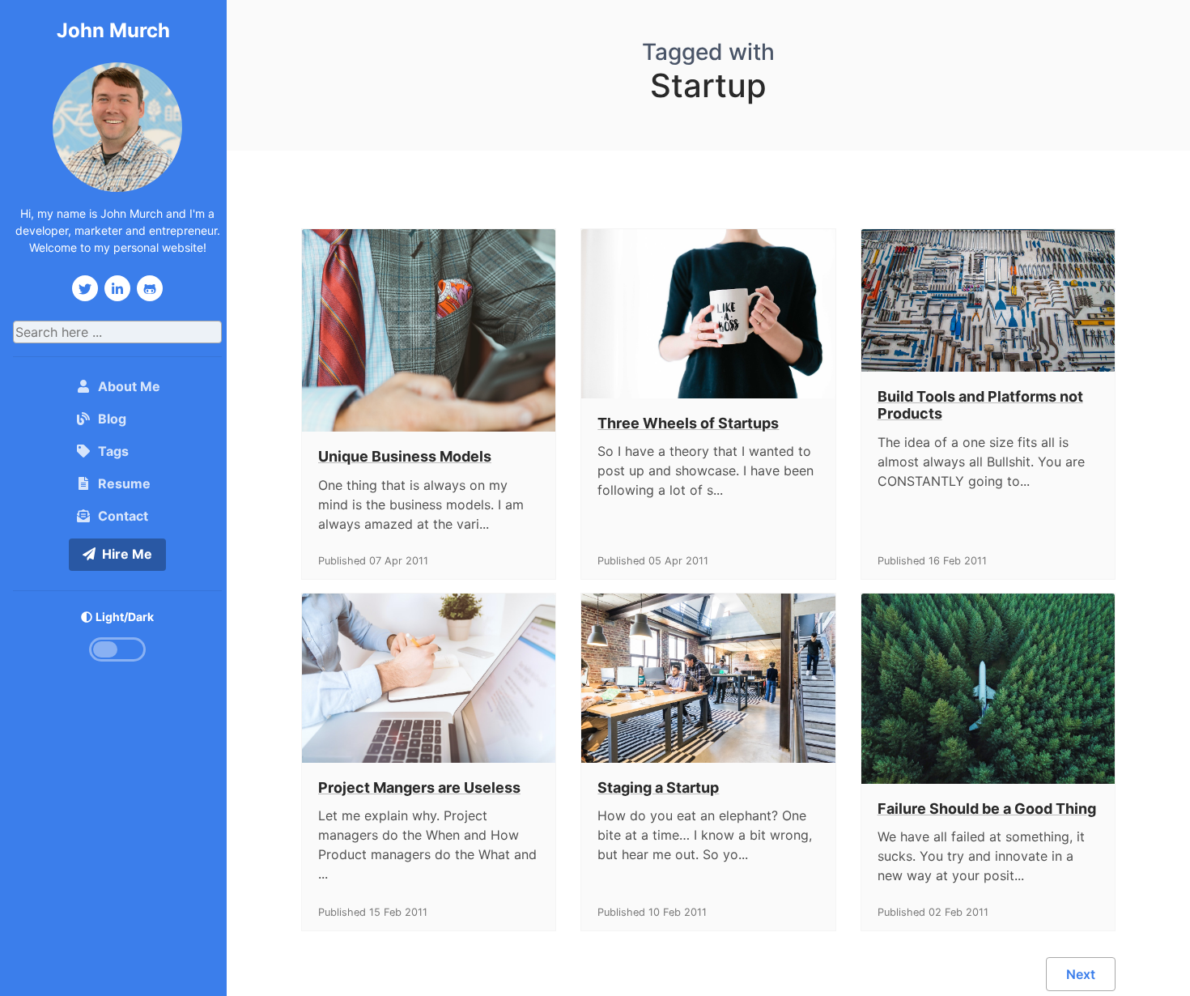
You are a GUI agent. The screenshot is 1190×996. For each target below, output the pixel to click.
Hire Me (127, 554)
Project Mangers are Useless (419, 787)
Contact (123, 516)
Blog (112, 419)
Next (1080, 974)
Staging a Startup (658, 787)
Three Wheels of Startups (688, 423)
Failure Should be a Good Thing (987, 808)
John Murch (113, 30)
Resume (124, 483)
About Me (132, 385)
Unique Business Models (404, 456)
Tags (113, 451)
